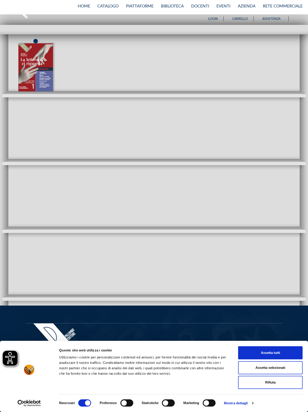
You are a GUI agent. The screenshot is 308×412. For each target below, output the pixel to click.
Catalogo (108, 6)
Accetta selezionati (270, 368)
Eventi (223, 6)
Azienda (246, 6)
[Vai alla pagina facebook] (295, 18)
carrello (240, 19)
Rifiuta (270, 382)
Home (84, 6)
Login (213, 19)
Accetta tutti (270, 353)
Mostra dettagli (236, 403)
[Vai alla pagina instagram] (300, 18)
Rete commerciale (283, 6)
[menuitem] (84, 6)
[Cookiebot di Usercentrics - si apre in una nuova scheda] (29, 403)
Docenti (200, 6)
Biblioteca (172, 6)
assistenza (271, 19)
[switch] (126, 403)
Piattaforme (140, 6)
